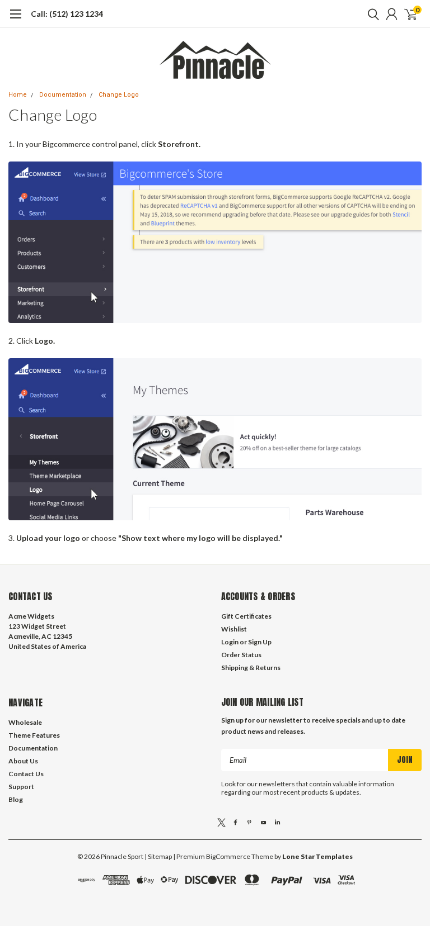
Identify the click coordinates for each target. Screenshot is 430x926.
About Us (23, 761)
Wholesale (25, 722)
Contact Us (26, 774)
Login (230, 642)
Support (21, 786)
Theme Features (34, 735)
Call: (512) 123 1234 (67, 13)
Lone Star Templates (317, 856)
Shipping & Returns (251, 667)
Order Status (241, 654)
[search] (370, 14)
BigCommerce (228, 856)
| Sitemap (158, 856)
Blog (15, 799)
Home (17, 94)
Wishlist (234, 629)
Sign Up (260, 642)
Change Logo (119, 94)
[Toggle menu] (15, 20)
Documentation (62, 94)
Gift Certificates (246, 616)
